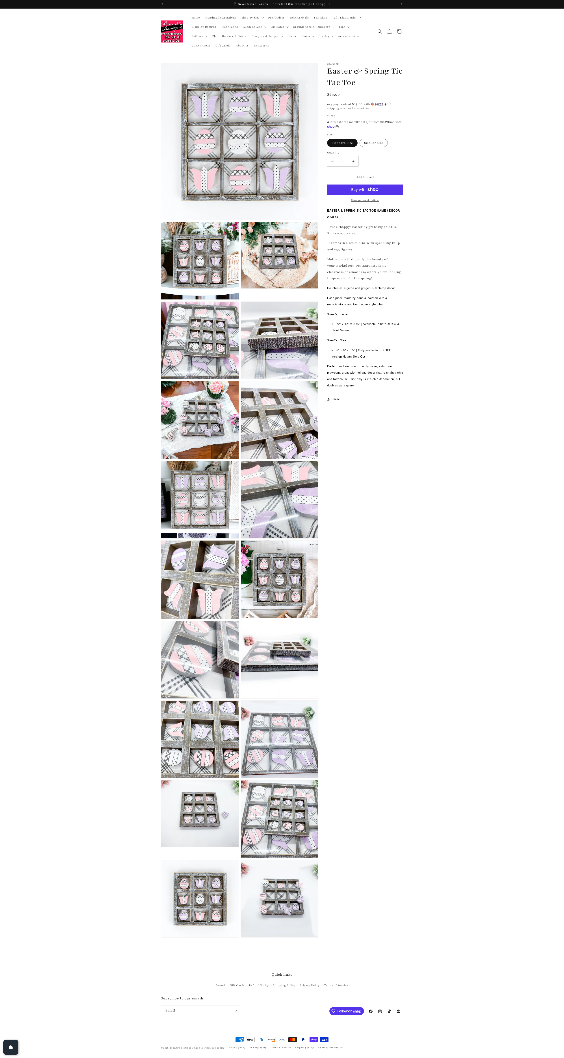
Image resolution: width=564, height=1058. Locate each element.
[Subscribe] (235, 1011)
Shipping (333, 108)
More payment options (365, 200)
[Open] (10, 1047)
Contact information (330, 1047)
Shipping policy (304, 1047)
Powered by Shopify (212, 1047)
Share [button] (336, 399)
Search (221, 985)
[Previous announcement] (162, 4)
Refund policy (237, 1047)
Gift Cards (237, 985)
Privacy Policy (310, 985)
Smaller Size (373, 143)
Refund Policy (259, 985)
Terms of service (281, 1047)
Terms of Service (336, 985)
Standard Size (342, 143)
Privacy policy (258, 1047)
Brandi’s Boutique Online (185, 1047)
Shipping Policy (284, 985)
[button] (252, 17)
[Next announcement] (401, 4)
